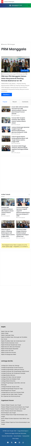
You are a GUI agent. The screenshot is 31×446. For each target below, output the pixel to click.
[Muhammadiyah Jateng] (15, 5)
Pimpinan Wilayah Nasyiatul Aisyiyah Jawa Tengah (13, 408)
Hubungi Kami (25, 436)
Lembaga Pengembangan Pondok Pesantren (12, 367)
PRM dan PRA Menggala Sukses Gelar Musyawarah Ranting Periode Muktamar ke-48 (13, 78)
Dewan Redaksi (17, 436)
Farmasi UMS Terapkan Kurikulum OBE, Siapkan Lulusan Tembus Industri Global (19, 120)
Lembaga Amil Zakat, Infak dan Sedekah (11, 377)
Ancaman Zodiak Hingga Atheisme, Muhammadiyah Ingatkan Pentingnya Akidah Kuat (20, 148)
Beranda (4, 44)
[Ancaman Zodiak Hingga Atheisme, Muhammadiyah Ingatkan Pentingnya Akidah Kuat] (6, 148)
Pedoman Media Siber (7, 436)
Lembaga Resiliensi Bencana (8, 375)
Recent (15, 101)
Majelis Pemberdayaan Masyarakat (9, 348)
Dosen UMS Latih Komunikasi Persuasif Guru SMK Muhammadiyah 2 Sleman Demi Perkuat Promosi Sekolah (20, 110)
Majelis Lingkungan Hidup (7, 335)
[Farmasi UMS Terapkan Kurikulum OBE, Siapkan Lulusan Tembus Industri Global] (6, 120)
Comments (25, 101)
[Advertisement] (15, 24)
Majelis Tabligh (4, 333)
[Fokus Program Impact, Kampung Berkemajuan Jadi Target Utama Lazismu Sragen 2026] (6, 139)
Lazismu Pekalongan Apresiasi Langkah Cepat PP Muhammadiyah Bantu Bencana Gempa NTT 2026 (20, 129)
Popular (5, 101)
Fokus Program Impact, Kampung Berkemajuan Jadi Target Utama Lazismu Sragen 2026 (20, 139)
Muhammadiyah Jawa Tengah (9, 74)
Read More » (6, 94)
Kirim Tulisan (15, 438)
